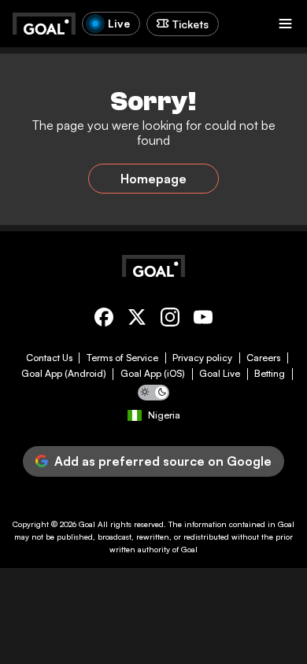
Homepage (153, 178)
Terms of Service (122, 357)
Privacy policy (202, 357)
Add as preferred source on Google (163, 461)
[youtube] (203, 319)
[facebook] (104, 319)
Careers (263, 357)
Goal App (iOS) (152, 373)
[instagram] (170, 319)
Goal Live (219, 373)
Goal (87, 524)
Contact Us (49, 357)
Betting (269, 373)
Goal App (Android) (63, 373)
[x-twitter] (137, 319)
